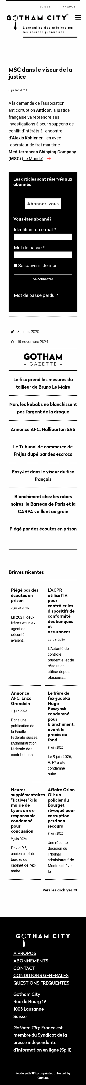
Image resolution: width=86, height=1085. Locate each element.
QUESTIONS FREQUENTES (41, 983)
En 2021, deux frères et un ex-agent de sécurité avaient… (24, 615)
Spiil (65, 1049)
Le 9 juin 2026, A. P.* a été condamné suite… (61, 733)
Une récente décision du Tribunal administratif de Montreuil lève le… (61, 830)
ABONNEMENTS (30, 960)
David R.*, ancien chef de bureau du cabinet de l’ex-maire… (24, 830)
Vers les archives (58, 890)
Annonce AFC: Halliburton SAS (43, 429)
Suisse (45, 6)
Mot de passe (31, 248)
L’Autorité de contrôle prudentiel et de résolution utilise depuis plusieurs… (61, 634)
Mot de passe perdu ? (36, 295)
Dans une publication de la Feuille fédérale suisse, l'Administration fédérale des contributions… (24, 724)
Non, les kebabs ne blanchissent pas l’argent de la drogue (43, 407)
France (69, 6)
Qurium (43, 1078)
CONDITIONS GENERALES (41, 975)
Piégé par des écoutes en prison (43, 528)
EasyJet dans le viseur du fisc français (43, 475)
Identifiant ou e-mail (36, 230)
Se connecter (43, 279)
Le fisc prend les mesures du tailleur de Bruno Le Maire (43, 383)
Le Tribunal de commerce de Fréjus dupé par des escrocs (43, 450)
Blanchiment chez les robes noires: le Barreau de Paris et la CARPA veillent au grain (43, 504)
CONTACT (24, 968)
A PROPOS (24, 953)
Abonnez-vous (43, 203)
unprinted (47, 1073)
